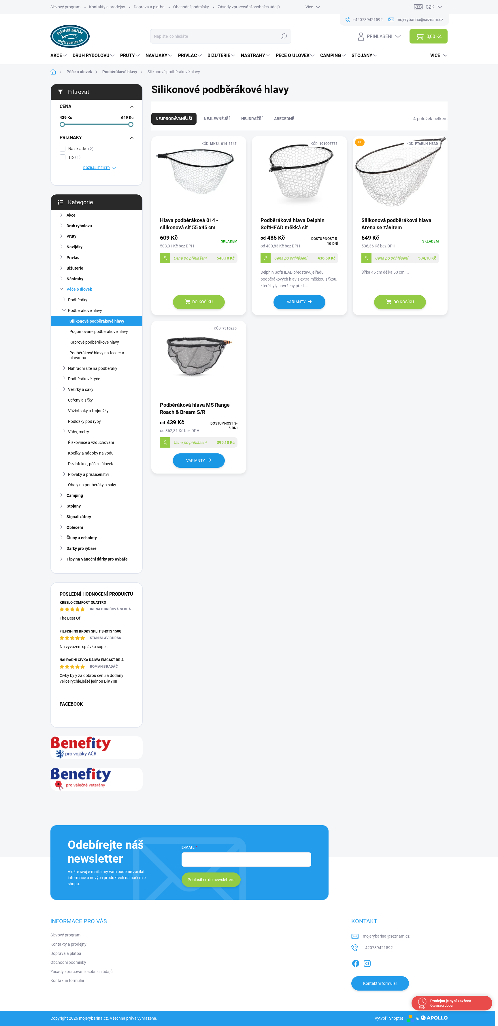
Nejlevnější (217, 118)
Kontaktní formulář (67, 980)
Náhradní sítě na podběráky (92, 368)
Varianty (296, 302)
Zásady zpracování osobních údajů (249, 7)
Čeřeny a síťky (80, 400)
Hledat (284, 36)
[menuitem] (59, 55)
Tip (73, 157)
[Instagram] (367, 962)
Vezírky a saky (80, 389)
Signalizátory (79, 516)
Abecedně (284, 118)
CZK (430, 7)
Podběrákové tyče (84, 378)
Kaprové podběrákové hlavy (94, 342)
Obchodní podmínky (191, 7)
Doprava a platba (149, 7)
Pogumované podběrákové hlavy (98, 331)
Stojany (74, 506)
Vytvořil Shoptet (389, 1018)
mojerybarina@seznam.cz (386, 936)
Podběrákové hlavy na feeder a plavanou (96, 355)
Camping (75, 495)
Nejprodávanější (174, 118)
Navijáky (74, 247)
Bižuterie (75, 268)
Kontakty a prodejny (107, 7)
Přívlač (73, 257)
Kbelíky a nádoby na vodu (91, 453)
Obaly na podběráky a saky (92, 484)
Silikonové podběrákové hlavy (96, 321)
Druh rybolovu (79, 226)
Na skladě (80, 148)
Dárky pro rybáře (82, 548)
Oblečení (75, 527)
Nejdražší (252, 118)
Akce (71, 215)
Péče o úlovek (79, 289)
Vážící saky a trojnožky (88, 410)
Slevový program (65, 7)
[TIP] (400, 176)
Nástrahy (75, 279)
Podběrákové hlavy (85, 310)
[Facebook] (355, 962)
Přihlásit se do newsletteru (211, 879)
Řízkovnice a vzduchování (91, 442)
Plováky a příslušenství (88, 474)
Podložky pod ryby (84, 421)
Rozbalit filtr (96, 168)
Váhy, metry (78, 431)
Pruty (71, 236)
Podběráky (77, 300)
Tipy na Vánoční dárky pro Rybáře (97, 559)
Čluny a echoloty (82, 537)
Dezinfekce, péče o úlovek (90, 463)
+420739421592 (378, 947)
